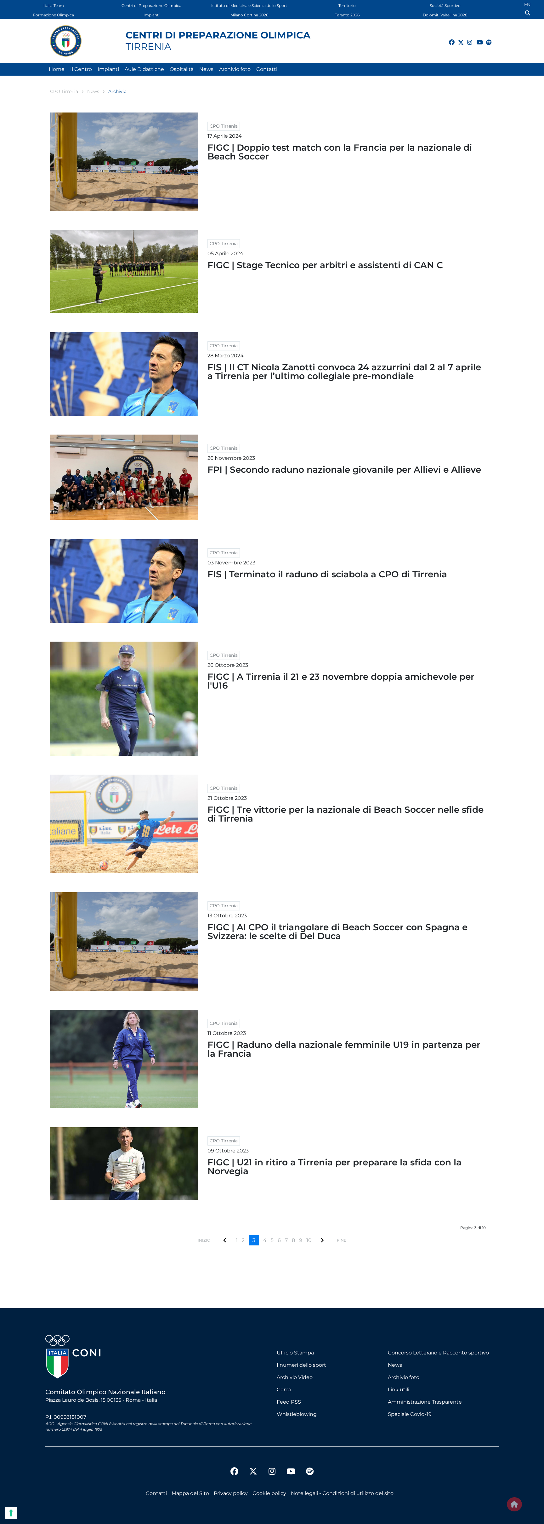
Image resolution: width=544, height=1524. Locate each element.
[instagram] (467, 38)
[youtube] (476, 38)
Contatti (266, 69)
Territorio (347, 5)
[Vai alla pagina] (225, 1240)
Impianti (152, 15)
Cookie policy (269, 1493)
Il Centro (81, 69)
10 (309, 1240)
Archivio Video (295, 1377)
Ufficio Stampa (295, 1353)
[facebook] (448, 38)
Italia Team (53, 5)
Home (57, 69)
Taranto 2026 (347, 15)
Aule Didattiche (144, 69)
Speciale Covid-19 (410, 1414)
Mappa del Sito (190, 1493)
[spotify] (486, 38)
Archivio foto (235, 69)
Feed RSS (289, 1402)
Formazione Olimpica (53, 15)
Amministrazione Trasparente (425, 1402)
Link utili (398, 1390)
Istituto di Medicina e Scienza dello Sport (249, 5)
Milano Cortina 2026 (249, 15)
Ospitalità (182, 69)
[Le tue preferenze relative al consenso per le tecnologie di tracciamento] (11, 1513)
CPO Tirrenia (224, 126)
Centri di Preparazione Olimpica (151, 5)
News (206, 69)
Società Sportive (445, 5)
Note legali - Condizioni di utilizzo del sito (342, 1493)
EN (527, 4)
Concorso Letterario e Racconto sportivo (438, 1353)
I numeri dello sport (301, 1365)
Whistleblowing (297, 1414)
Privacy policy (231, 1493)
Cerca (284, 1390)
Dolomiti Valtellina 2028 (445, 15)
